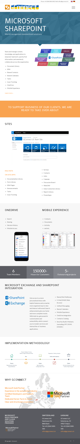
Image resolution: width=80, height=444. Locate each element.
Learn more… (9, 93)
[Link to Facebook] (73, 440)
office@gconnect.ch (63, 1)
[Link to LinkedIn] (70, 440)
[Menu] (72, 7)
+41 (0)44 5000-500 (49, 1)
